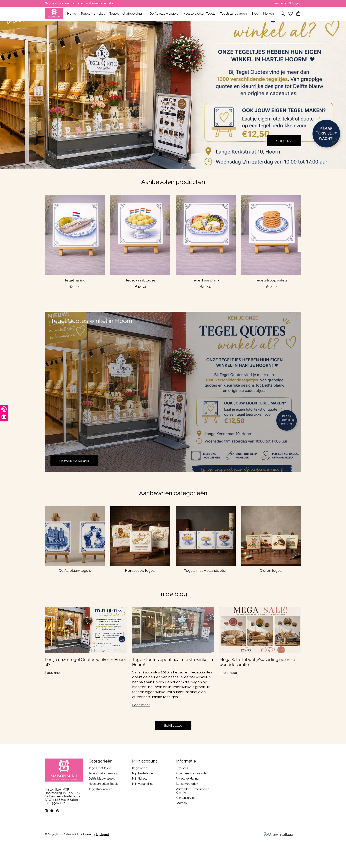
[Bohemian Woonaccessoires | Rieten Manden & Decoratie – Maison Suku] (54, 13)
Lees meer (54, 672)
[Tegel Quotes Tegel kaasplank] (206, 235)
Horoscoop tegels (140, 570)
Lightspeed (102, 834)
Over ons (182, 768)
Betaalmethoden (187, 783)
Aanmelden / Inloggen (287, 3)
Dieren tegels (271, 570)
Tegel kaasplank (205, 280)
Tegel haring (74, 280)
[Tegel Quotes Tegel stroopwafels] (271, 235)
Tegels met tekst (93, 13)
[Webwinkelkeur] (279, 834)
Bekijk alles (173, 725)
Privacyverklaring (187, 778)
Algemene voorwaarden (192, 773)
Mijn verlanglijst (142, 783)
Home (71, 13)
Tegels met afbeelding (103, 773)
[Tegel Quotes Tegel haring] (75, 235)
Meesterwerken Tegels (199, 13)
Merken (268, 13)
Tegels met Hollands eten (205, 570)
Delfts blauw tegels (164, 13)
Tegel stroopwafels (271, 280)
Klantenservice (185, 797)
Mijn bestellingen (143, 773)
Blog (254, 13)
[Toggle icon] (283, 13)
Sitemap (181, 803)
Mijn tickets (139, 778)
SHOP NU (284, 141)
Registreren (139, 768)
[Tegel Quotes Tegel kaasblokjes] (140, 235)
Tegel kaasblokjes (140, 280)
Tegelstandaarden (233, 13)
